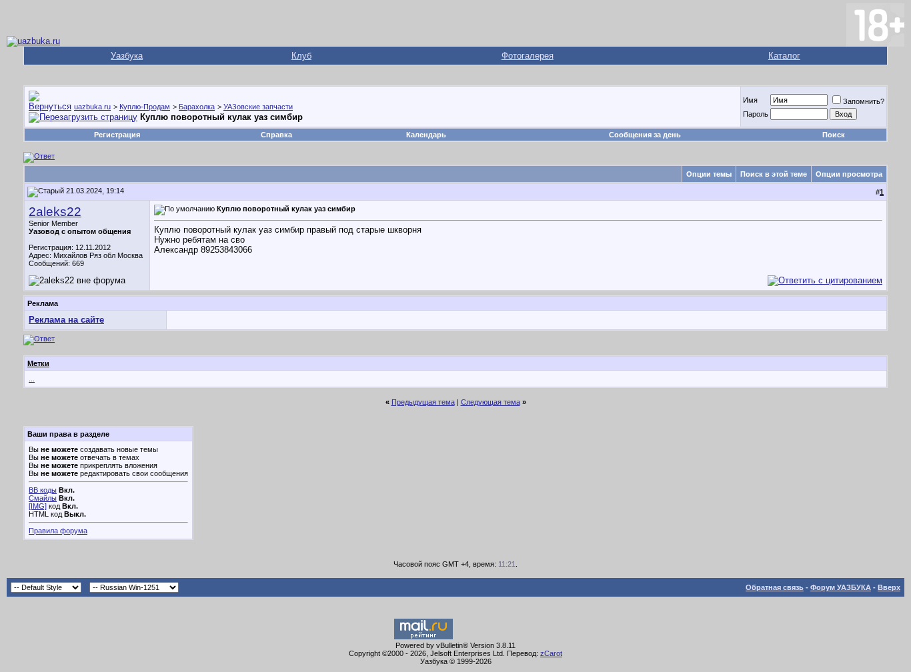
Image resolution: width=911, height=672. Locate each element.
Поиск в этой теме (773, 174)
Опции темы (709, 174)
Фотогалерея (528, 56)
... (32, 379)
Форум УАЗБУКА (840, 587)
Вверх (889, 587)
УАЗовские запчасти (258, 107)
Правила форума (58, 531)
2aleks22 (55, 212)
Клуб (301, 56)
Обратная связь (775, 587)
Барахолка (197, 107)
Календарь (426, 135)
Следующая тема (490, 402)
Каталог (784, 56)
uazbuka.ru (92, 107)
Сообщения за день (645, 135)
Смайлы (43, 498)
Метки (38, 363)
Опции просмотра (849, 174)
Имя (750, 100)
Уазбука (127, 56)
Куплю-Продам (144, 107)
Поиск (833, 135)
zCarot (551, 653)
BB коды (43, 490)
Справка (276, 135)
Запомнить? (863, 101)
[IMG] (38, 506)
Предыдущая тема (423, 402)
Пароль (755, 114)
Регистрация (117, 135)
